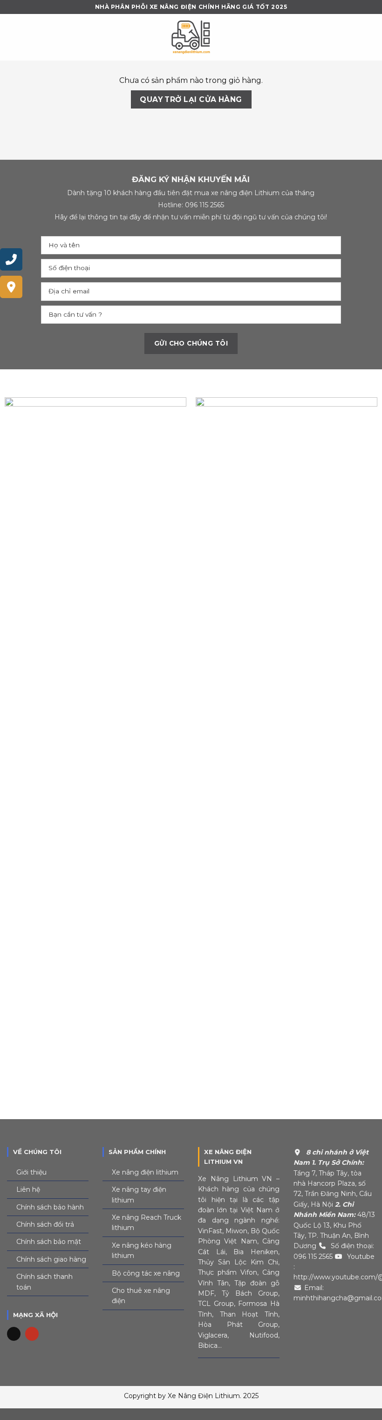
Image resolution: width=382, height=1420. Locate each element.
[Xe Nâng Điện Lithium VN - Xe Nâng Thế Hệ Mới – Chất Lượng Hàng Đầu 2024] (191, 37)
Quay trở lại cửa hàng (191, 99)
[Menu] (13, 37)
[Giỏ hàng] (370, 37)
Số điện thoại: (352, 1246)
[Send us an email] (13, 1334)
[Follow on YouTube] (32, 1334)
